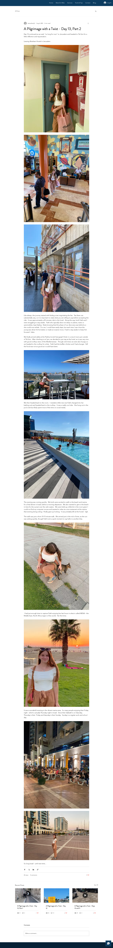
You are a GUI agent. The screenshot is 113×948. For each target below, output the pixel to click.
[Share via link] (37, 869)
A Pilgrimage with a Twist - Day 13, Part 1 (27, 907)
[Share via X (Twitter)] (29, 869)
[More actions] (88, 23)
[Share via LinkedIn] (33, 869)
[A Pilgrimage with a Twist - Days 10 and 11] (85, 895)
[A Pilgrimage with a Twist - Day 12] (56, 895)
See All (96, 885)
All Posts (17, 11)
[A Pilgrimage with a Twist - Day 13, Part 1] (28, 895)
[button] (96, 11)
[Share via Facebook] (25, 869)
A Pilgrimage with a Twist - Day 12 (56, 907)
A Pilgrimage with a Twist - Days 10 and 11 (85, 907)
